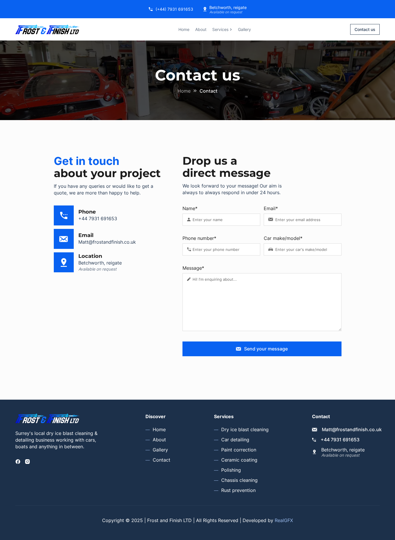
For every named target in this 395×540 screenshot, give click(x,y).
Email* (271, 208)
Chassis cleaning (239, 480)
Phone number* (199, 238)
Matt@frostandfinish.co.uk (107, 242)
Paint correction (238, 450)
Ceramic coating (239, 460)
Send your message (266, 349)
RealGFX (284, 520)
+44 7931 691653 (97, 218)
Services (220, 29)
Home (183, 29)
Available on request (225, 12)
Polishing (231, 470)
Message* (193, 268)
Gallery (244, 29)
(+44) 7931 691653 (174, 9)
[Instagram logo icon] (27, 461)
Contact (161, 460)
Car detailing (235, 439)
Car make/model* (283, 238)
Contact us (365, 29)
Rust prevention (238, 490)
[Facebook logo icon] (17, 461)
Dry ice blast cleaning (245, 429)
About (200, 29)
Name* (190, 208)
